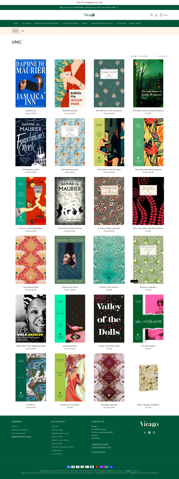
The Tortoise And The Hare (109, 170)
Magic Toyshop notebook (148, 405)
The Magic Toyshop (109, 405)
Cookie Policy (57, 450)
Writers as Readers (148, 287)
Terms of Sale (57, 437)
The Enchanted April (70, 170)
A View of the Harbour (109, 287)
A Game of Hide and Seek (109, 228)
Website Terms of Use (60, 440)
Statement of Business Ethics (63, 447)
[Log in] (156, 15)
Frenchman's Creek (31, 170)
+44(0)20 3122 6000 (100, 444)
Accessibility (56, 454)
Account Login (57, 430)
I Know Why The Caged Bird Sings (30, 346)
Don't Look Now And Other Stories (148, 228)
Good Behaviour (70, 346)
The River (31, 405)
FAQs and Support (19, 433)
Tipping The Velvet (70, 287)
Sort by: (134, 56)
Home (15, 31)
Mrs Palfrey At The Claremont (109, 111)
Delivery (15, 426)
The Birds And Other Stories (70, 228)
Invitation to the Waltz (70, 405)
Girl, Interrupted (148, 346)
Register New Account (60, 433)
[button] (151, 15)
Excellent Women (69, 111)
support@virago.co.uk (101, 447)
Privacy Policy (57, 444)
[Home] (89, 15)
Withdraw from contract (21, 437)
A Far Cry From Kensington (30, 228)
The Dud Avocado (30, 287)
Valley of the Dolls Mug (109, 346)
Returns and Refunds (20, 430)
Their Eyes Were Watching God (148, 170)
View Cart (55, 426)
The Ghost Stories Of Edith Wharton (148, 111)
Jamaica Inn (31, 111)
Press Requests (98, 452)
